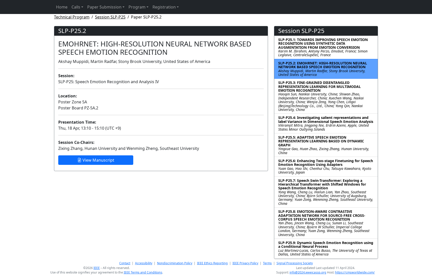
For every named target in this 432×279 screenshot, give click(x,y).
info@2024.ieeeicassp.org (308, 272)
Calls (76, 7)
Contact (124, 263)
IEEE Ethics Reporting (212, 263)
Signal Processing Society (294, 263)
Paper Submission (104, 7)
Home (62, 7)
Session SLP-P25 (110, 17)
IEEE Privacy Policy (245, 263)
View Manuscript (98, 160)
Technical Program (72, 17)
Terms (267, 263)
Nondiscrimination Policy (174, 263)
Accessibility (143, 263)
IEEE (97, 268)
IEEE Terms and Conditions (143, 272)
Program (137, 7)
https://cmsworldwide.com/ (355, 272)
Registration (164, 7)
